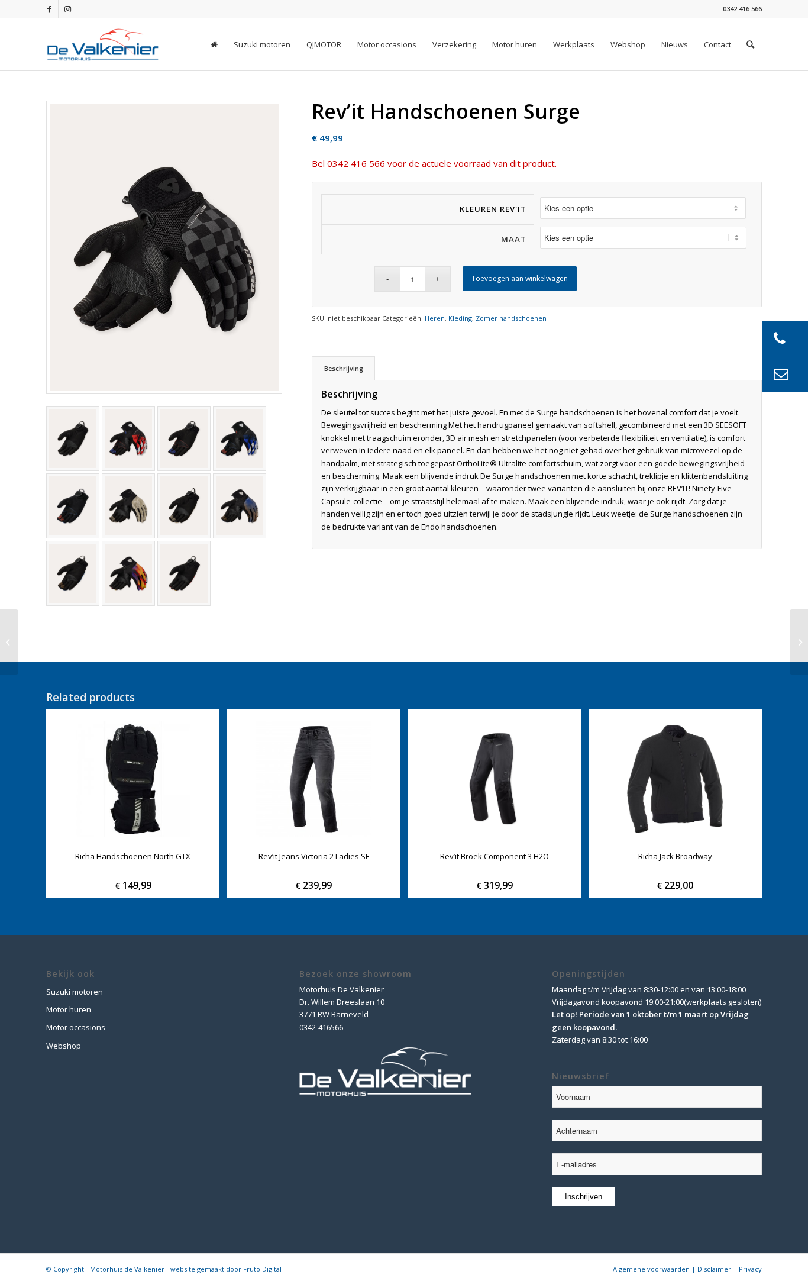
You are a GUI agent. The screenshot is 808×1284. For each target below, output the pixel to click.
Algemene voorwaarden (651, 1268)
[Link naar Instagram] (67, 9)
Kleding (460, 318)
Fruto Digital (262, 1268)
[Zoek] (750, 44)
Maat (513, 239)
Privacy (750, 1268)
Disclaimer (714, 1268)
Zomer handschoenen (511, 318)
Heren (435, 318)
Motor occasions (75, 1027)
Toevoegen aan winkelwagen (519, 278)
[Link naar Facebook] (49, 9)
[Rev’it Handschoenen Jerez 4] (9, 642)
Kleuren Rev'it (493, 209)
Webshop (63, 1045)
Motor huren (68, 1009)
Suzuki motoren (74, 991)
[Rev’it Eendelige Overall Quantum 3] (799, 642)
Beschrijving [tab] (343, 368)
